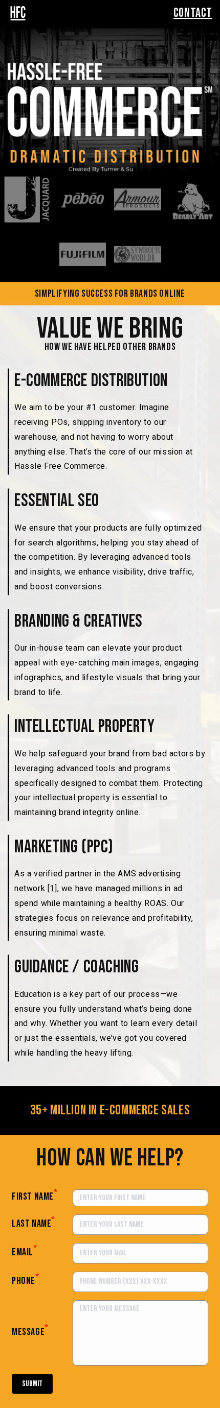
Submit (32, 1384)
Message (30, 1330)
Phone (25, 1279)
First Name (35, 1196)
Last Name (33, 1222)
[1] (52, 888)
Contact (192, 13)
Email (24, 1250)
